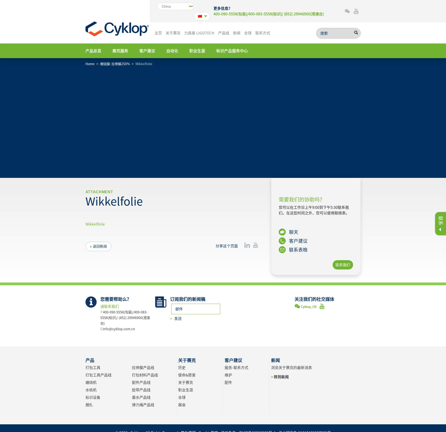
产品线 (223, 33)
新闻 (236, 33)
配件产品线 (141, 382)
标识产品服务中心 (232, 51)
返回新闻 (100, 246)
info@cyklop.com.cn (119, 329)
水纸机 (91, 390)
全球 (248, 33)
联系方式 (262, 33)
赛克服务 (120, 51)
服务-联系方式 (236, 367)
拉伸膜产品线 (143, 367)
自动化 (172, 51)
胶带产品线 (141, 390)
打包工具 (92, 367)
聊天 (293, 232)
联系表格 (298, 249)
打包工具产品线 (98, 375)
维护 (228, 375)
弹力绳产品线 (143, 405)
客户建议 (147, 51)
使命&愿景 (187, 375)
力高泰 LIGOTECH (199, 33)
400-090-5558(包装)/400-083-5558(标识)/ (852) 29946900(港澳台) (268, 14)
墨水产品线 (141, 397)
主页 (158, 33)
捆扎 (89, 405)
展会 (182, 405)
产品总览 (93, 51)
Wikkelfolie (95, 224)
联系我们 (342, 265)
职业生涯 (197, 51)
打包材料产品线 (145, 375)
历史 (182, 367)
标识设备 (92, 397)
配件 (228, 382)
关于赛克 (173, 33)
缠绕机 (91, 382)
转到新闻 (281, 377)
